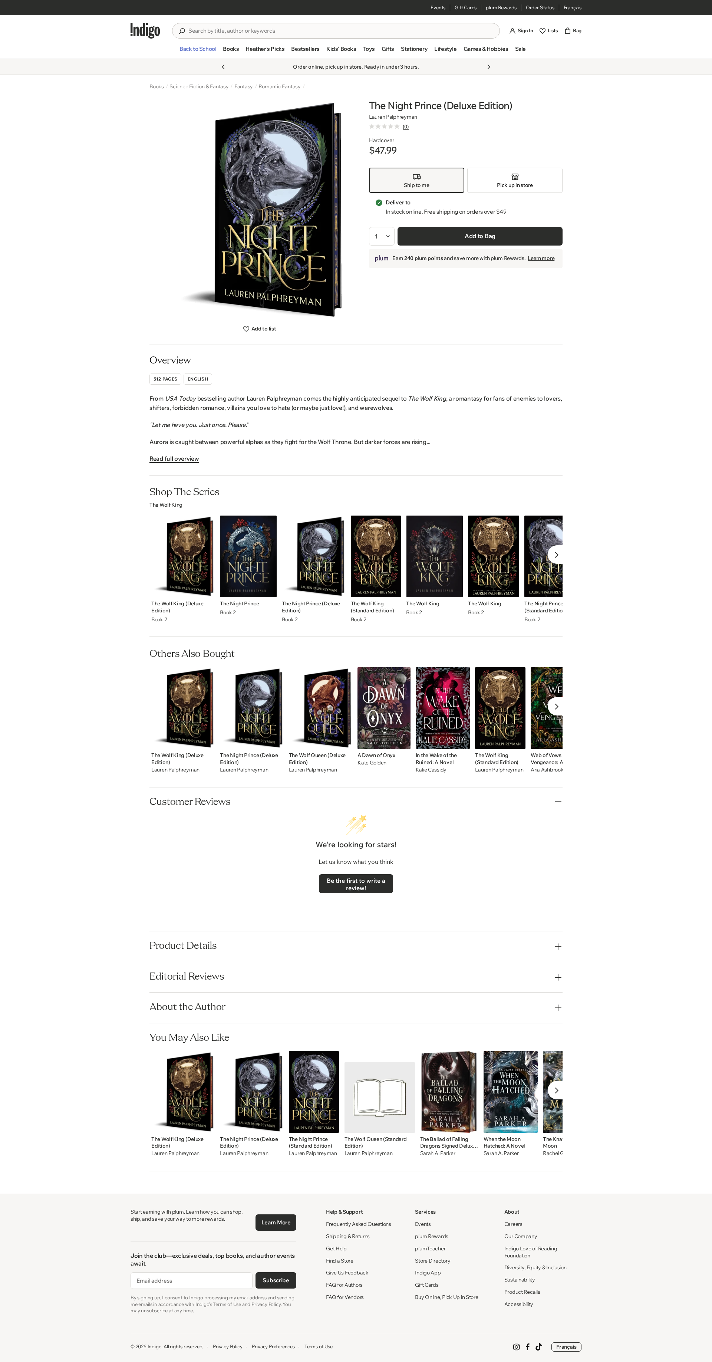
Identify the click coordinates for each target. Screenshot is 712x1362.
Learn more (541, 258)
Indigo (155, 1346)
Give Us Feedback (347, 1272)
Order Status (540, 7)
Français (572, 7)
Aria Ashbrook (547, 770)
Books (156, 86)
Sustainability (519, 1279)
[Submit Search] (181, 31)
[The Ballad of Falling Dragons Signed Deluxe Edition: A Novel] (449, 1092)
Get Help (336, 1248)
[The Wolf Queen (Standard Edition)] (380, 1092)
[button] (198, 52)
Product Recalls (522, 1292)
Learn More (276, 1222)
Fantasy (243, 86)
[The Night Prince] (248, 556)
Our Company (520, 1236)
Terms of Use (318, 1346)
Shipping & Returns (348, 1236)
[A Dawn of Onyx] (384, 708)
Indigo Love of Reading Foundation (530, 1252)
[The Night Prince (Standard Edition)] (314, 1092)
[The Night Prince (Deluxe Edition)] (313, 556)
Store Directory (432, 1260)
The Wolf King (165, 504)
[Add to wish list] (206, 589)
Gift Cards (466, 7)
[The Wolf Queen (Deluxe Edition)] (320, 708)
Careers (513, 1224)
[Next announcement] (489, 67)
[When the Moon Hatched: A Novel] (511, 1092)
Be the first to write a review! (356, 884)
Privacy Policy (227, 1346)
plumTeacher (430, 1248)
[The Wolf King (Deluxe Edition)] (183, 556)
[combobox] (341, 30)
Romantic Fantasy (279, 86)
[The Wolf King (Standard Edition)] (376, 556)
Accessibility (518, 1304)
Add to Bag (480, 236)
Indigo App (428, 1272)
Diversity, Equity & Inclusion (535, 1267)
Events (438, 7)
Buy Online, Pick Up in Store (446, 1297)
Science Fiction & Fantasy (199, 86)
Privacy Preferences (273, 1346)
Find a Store (339, 1260)
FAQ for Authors (344, 1285)
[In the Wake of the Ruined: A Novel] (443, 708)
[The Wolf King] (434, 556)
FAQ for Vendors (345, 1297)
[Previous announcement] (223, 67)
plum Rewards (501, 7)
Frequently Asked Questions (358, 1224)
